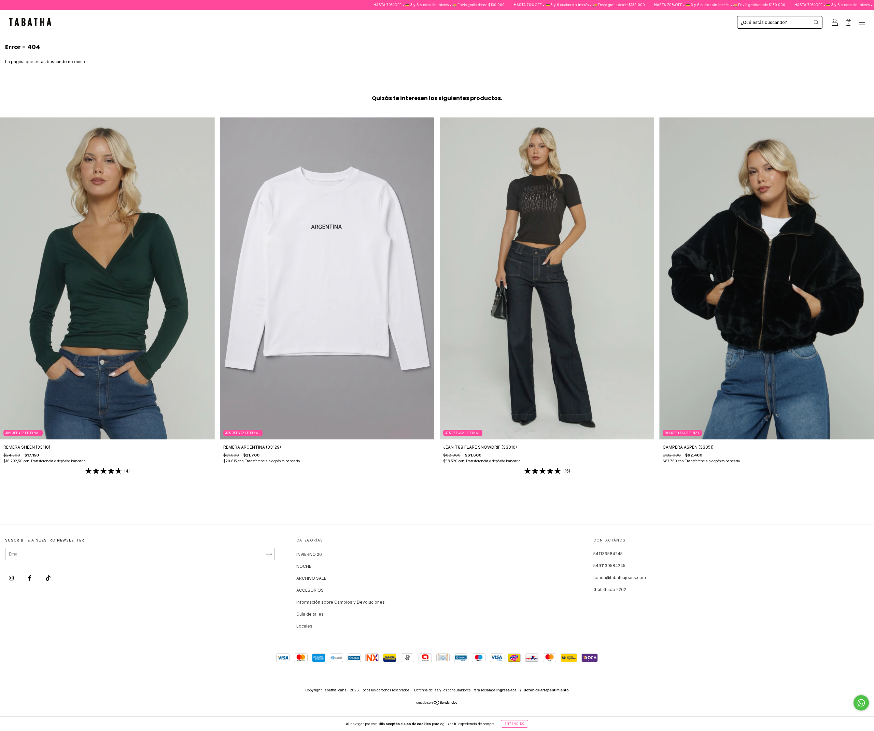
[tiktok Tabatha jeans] (48, 578)
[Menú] (862, 23)
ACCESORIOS (310, 590)
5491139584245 (609, 565)
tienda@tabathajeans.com (619, 577)
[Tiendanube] (437, 703)
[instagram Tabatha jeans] (11, 578)
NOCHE (303, 566)
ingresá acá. (507, 690)
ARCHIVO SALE (311, 578)
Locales (304, 626)
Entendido (514, 724)
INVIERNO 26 (309, 554)
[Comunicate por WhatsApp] (861, 703)
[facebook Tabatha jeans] (30, 578)
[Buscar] (816, 22)
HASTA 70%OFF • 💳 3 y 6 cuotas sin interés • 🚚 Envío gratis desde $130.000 (370, 5)
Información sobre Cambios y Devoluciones (340, 602)
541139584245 (608, 553)
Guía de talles (310, 614)
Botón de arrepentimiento (546, 690)
